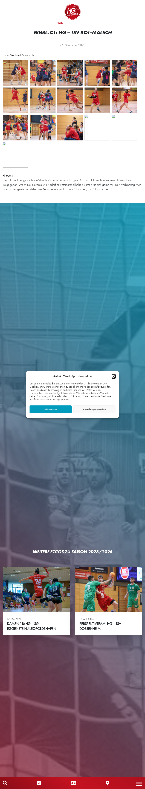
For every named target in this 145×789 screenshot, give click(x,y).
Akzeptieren (50, 409)
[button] (113, 376)
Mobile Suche (5, 783)
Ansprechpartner (73, 783)
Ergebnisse (39, 783)
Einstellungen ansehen (94, 409)
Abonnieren (109, 772)
